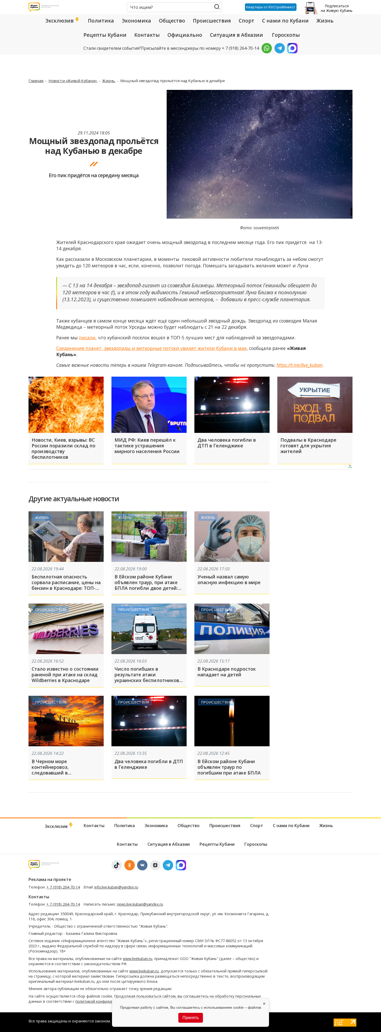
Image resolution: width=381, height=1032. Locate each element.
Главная (36, 80)
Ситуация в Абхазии (236, 35)
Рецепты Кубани (104, 35)
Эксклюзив (60, 20)
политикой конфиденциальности (105, 1001)
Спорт (246, 20)
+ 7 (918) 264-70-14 (63, 887)
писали (87, 337)
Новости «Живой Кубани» (73, 80)
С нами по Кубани (285, 20)
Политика (101, 20)
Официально (184, 35)
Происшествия (212, 20)
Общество (172, 20)
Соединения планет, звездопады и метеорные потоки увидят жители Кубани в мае (151, 348)
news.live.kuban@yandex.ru (140, 904)
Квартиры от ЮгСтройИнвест (270, 7)
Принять (190, 1017)
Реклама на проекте (50, 879)
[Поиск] (217, 7)
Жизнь (325, 20)
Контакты (147, 35)
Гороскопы (286, 35)
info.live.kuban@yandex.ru (116, 887)
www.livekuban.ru (137, 958)
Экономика (136, 20)
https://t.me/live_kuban (299, 365)
